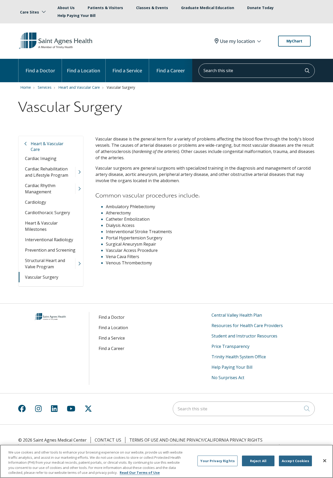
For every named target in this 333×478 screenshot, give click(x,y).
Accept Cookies (295, 460)
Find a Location (83, 70)
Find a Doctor (40, 70)
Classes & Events (152, 7)
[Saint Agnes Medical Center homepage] (56, 49)
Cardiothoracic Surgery (47, 212)
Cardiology (35, 202)
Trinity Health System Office (239, 357)
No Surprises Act (228, 377)
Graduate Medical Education (207, 7)
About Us (66, 7)
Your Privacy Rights (217, 460)
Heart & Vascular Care (47, 146)
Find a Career (170, 70)
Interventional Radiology (49, 240)
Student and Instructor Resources (244, 336)
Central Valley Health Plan (237, 315)
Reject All (258, 460)
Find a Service (127, 70)
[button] (79, 172)
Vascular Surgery (41, 277)
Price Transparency (230, 346)
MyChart (294, 41)
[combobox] (256, 70)
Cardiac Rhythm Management (40, 189)
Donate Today (260, 7)
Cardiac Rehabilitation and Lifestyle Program (46, 172)
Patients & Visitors (105, 7)
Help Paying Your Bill (76, 15)
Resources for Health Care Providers (247, 325)
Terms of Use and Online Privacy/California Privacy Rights (195, 440)
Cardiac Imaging (40, 158)
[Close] (324, 461)
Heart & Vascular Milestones (41, 226)
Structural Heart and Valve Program (45, 264)
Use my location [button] (237, 41)
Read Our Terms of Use (140, 472)
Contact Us (108, 440)
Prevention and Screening (50, 250)
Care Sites (29, 12)
